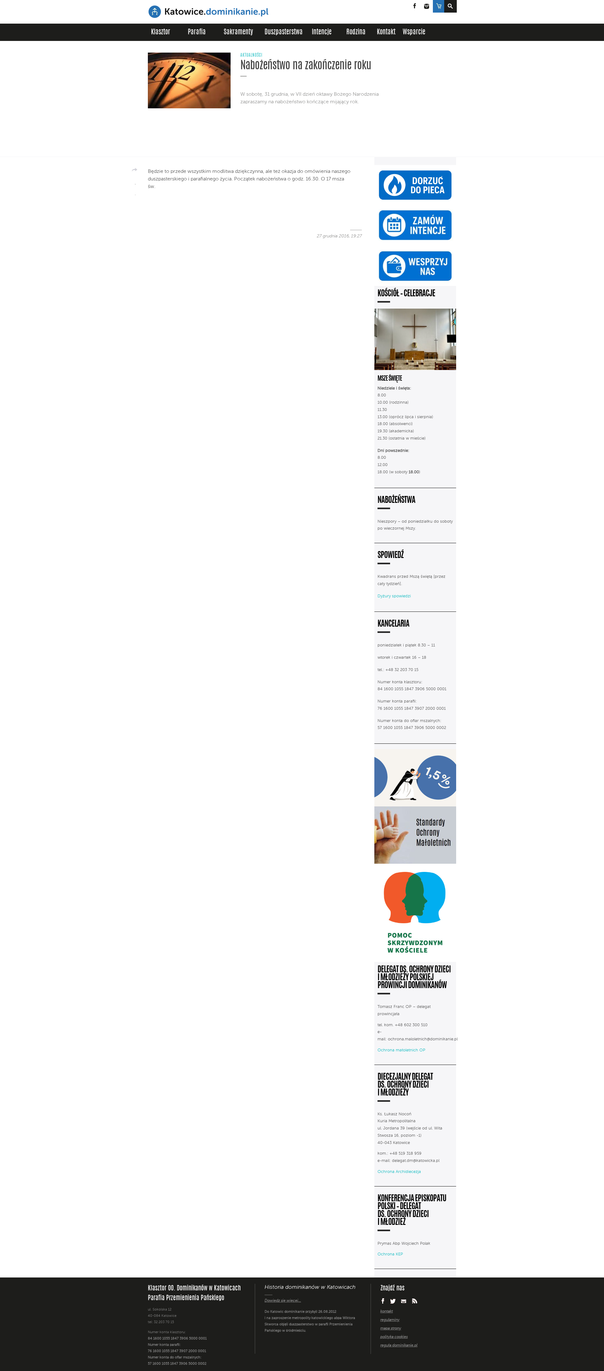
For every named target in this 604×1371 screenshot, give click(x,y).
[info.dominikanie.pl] (400, 1358)
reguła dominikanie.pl (398, 1345)
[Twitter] (135, 192)
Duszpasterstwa (284, 32)
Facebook (414, 6)
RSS (414, 1301)
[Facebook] (135, 182)
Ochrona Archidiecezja (399, 1172)
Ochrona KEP (390, 1254)
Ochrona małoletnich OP (401, 1050)
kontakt (386, 1311)
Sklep (438, 6)
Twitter (392, 1301)
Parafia (197, 32)
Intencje (322, 32)
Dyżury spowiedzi (394, 596)
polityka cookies (394, 1337)
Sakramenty (238, 32)
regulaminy (390, 1320)
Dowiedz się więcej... (283, 1301)
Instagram (426, 6)
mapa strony (390, 1328)
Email (403, 1301)
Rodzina (356, 32)
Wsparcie (414, 32)
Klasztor (160, 32)
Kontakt (386, 32)
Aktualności (251, 55)
